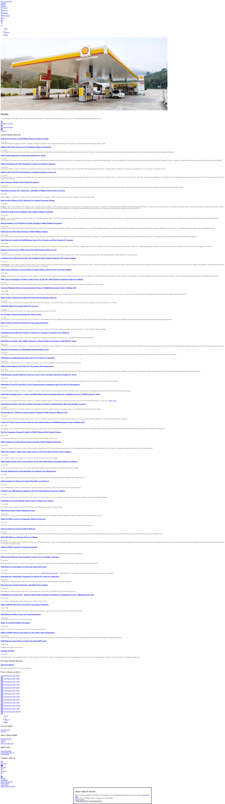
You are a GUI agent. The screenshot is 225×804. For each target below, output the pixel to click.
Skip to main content (6, 1)
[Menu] (112, 25)
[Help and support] (112, 21)
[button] (112, 8)
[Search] (112, 23)
